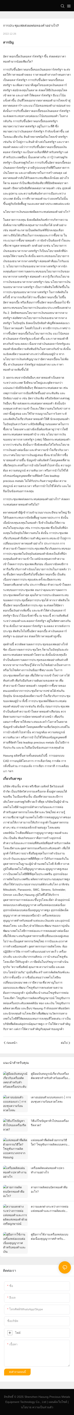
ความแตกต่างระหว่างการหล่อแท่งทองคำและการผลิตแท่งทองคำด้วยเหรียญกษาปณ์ (49, 1209)
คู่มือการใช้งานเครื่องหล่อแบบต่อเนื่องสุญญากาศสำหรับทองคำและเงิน (49, 1237)
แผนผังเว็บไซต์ (58, 1402)
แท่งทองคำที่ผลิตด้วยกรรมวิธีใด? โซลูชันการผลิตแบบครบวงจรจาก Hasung (49, 1142)
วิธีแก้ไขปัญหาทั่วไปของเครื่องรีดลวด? (50, 1123)
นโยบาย (26, 1407)
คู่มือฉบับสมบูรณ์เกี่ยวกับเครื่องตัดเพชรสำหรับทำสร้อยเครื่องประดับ (50, 1076)
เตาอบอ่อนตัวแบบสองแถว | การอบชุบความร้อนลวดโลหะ (51, 1099)
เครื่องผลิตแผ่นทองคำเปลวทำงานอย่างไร (47, 1170)
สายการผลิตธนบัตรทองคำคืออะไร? (49, 1189)
